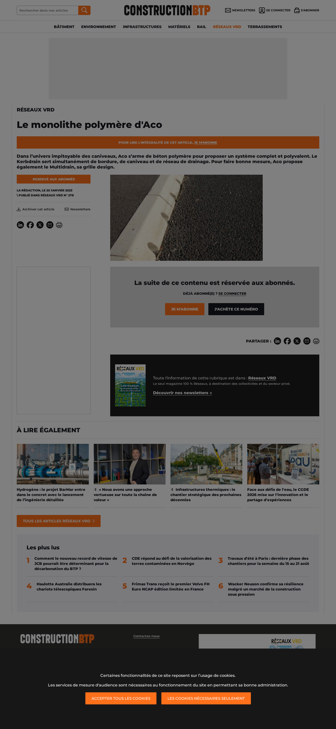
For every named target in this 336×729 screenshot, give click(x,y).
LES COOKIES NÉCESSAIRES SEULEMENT (206, 698)
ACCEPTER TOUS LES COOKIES (121, 698)
